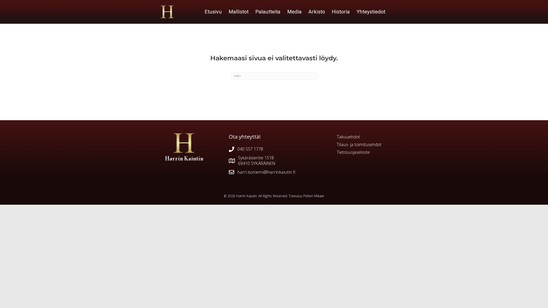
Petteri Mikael (313, 196)
